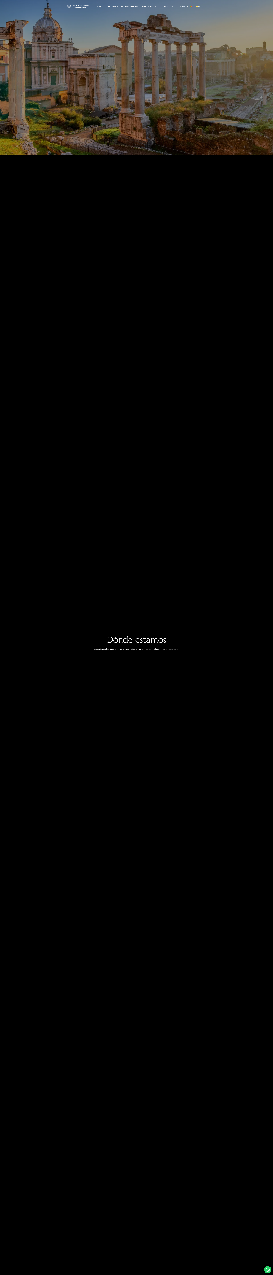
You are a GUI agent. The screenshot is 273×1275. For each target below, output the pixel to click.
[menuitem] (185, 6)
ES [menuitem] (199, 6)
